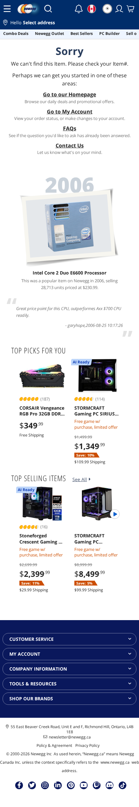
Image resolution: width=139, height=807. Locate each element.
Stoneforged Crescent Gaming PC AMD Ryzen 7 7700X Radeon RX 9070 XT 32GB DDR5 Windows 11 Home (41, 538)
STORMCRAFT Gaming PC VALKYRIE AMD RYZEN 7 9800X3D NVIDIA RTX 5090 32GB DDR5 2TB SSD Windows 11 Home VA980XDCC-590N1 (96, 538)
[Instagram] (45, 785)
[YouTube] (83, 785)
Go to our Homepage (69, 94)
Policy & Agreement (54, 745)
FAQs (69, 128)
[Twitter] (32, 785)
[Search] (48, 8)
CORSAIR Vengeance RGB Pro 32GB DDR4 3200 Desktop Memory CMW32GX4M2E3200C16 (42, 411)
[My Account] (119, 9)
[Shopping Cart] (130, 9)
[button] (69, 23)
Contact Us (70, 145)
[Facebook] (19, 785)
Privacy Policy (87, 745)
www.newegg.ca (115, 762)
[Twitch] (97, 785)
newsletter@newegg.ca (70, 737)
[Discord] (109, 785)
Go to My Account (69, 111)
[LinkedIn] (57, 785)
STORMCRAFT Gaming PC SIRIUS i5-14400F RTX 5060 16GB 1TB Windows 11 (95, 411)
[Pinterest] (71, 785)
